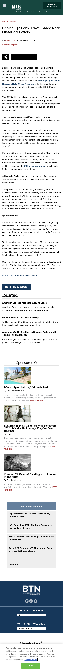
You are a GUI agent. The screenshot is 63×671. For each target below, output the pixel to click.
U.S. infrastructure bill (35, 166)
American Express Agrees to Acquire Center (24, 302)
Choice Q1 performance (25, 275)
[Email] (32, 57)
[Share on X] (6, 57)
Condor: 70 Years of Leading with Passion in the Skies (30, 475)
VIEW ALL (13, 564)
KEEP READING (36, 400)
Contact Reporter (10, 44)
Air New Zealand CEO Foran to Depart (21, 317)
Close (30, 665)
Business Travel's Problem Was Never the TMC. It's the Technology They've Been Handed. (30, 428)
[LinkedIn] (15, 57)
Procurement (9, 22)
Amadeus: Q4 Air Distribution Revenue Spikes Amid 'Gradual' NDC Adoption (29, 334)
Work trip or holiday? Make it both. (26, 387)
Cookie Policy (31, 660)
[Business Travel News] (17, 7)
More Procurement (16, 287)
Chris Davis (11, 41)
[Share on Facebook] (23, 57)
